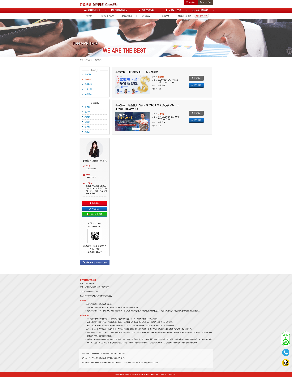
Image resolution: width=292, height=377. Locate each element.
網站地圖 (172, 374)
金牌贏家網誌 (126, 16)
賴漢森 (87, 132)
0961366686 (91, 169)
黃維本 (87, 112)
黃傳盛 (87, 107)
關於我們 (88, 16)
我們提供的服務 (107, 16)
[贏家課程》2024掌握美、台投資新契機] (132, 84)
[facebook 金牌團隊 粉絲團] (95, 262)
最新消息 (165, 16)
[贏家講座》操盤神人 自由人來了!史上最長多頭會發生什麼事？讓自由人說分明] (132, 121)
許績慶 (87, 117)
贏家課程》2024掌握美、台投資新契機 (136, 72)
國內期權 (98, 60)
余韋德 (87, 122)
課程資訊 (146, 16)
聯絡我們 (163, 374)
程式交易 (88, 89)
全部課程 (88, 74)
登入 (204, 2)
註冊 (209, 2)
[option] (94, 196)
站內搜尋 (192, 2)
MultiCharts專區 (184, 16)
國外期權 (88, 84)
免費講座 (88, 94)
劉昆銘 (87, 127)
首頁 (81, 60)
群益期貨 (85, 4)
